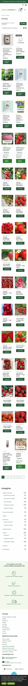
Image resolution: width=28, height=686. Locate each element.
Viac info (20, 57)
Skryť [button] (24, 1)
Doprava (4, 644)
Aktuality (4, 626)
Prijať (4, 683)
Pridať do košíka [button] (7, 62)
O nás (3, 631)
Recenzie (4, 642)
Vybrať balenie (7, 161)
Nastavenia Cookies (7, 652)
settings (20, 680)
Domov (3, 15)
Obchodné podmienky (8, 646)
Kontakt (4, 633)
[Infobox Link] (14, 658)
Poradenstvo (5, 628)
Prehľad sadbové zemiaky (9, 617)
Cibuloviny (5, 620)
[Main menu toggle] (25, 9)
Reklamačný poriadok (8, 648)
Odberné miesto (6, 641)
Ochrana (4, 624)
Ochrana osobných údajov (9, 650)
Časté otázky (5, 639)
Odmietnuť (11, 683)
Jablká (4, 619)
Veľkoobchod (6, 629)
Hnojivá (4, 622)
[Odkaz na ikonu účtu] (26, 5)
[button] (23, 5)
